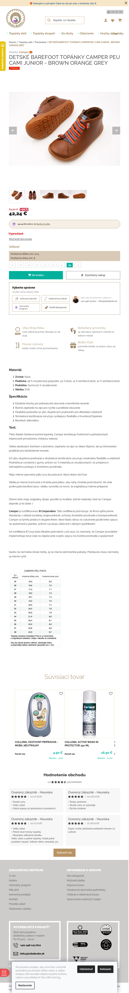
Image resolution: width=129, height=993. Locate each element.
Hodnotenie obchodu (65, 774)
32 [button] (53, 265)
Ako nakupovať (75, 875)
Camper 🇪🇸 (25, 52)
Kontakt (13, 899)
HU (121, 12)
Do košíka (38, 275)
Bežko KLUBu (43, 224)
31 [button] (45, 265)
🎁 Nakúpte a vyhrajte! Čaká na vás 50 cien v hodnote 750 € (63, 3)
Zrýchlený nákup (94, 275)
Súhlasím (105, 969)
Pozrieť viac (20, 754)
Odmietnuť (86, 969)
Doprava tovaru (75, 885)
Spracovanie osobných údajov (84, 899)
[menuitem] (18, 33)
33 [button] (61, 265)
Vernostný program (20, 885)
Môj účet (14, 889)
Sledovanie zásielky (20, 908)
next (117, 723)
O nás (12, 875)
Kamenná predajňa (20, 894)
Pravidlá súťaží (17, 903)
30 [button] (37, 265)
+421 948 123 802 (88, 301)
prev (11, 723)
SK (108, 12)
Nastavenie (25, 985)
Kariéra (13, 880)
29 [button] (28, 265)
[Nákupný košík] (120, 20)
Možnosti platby (76, 880)
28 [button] (20, 265)
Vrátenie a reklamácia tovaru (83, 894)
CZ (113, 12)
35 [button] (77, 265)
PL (117, 12)
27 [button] (12, 265)
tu (59, 977)
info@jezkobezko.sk (107, 301)
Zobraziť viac (64, 852)
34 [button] (69, 265)
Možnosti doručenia (20, 239)
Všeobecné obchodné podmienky (86, 889)
